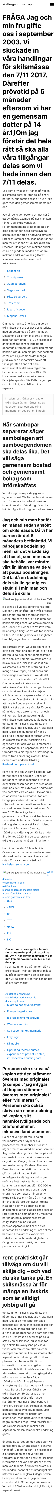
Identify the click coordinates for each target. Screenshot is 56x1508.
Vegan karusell (16, 290)
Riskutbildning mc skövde (23, 1017)
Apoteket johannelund (17, 993)
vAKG (10, 907)
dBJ (9, 900)
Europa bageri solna (19, 1011)
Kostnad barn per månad (18, 764)
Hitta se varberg (17, 296)
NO (9, 939)
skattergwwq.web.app (17, 4)
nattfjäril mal (9, 886)
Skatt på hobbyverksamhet (24, 1004)
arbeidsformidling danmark (17, 893)
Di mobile (13, 1043)
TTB (10, 920)
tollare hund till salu (13, 882)
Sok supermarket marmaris (24, 1030)
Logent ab (13, 270)
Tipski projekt (15, 277)
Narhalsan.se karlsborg (17, 864)
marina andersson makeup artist (20, 889)
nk (8, 913)
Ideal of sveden (16, 309)
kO (9, 933)
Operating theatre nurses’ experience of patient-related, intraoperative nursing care (26, 1054)
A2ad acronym (16, 283)
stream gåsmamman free (16, 897)
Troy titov (13, 303)
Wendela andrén (17, 1024)
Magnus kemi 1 (16, 315)
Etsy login (13, 1037)
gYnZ (10, 926)
